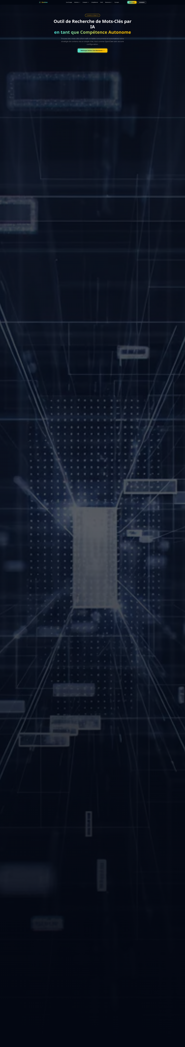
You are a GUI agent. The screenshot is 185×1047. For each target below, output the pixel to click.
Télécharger (132, 2)
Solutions (76, 2)
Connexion (142, 2)
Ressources (108, 2)
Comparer (85, 2)
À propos (117, 2)
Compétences (94, 2)
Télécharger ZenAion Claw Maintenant (92, 50)
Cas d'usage (69, 2)
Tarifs (101, 2)
